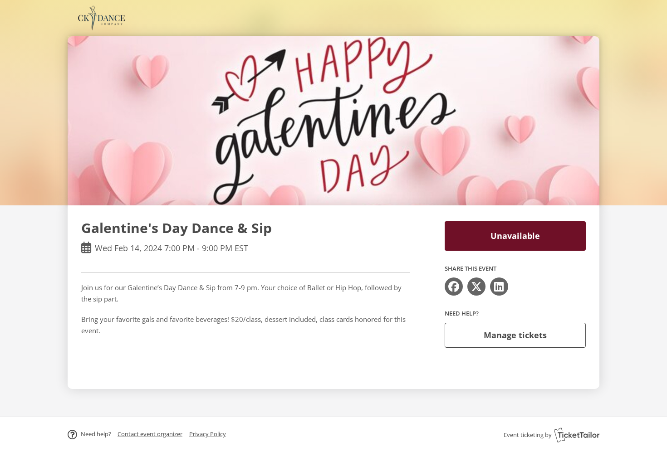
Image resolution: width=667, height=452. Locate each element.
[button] (150, 434)
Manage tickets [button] (515, 335)
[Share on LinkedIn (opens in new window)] (499, 286)
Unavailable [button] (515, 235)
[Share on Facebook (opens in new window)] (454, 286)
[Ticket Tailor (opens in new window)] (576, 434)
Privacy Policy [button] (207, 434)
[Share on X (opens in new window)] (476, 286)
